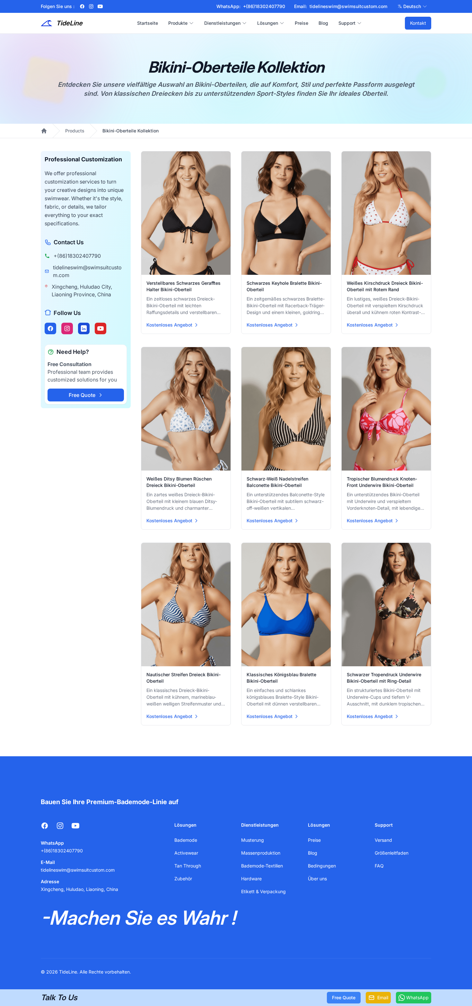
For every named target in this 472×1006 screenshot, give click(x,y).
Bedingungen (322, 865)
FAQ (379, 865)
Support (346, 23)
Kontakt (418, 23)
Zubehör (183, 878)
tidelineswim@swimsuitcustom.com (87, 271)
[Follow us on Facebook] (50, 328)
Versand (383, 840)
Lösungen (267, 23)
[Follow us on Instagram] (67, 328)
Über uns (317, 878)
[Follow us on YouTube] (100, 328)
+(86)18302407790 (77, 256)
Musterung (252, 840)
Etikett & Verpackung (263, 891)
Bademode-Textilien (262, 865)
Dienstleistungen (222, 23)
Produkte (178, 23)
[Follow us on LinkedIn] (84, 328)
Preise (301, 23)
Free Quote (82, 395)
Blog (323, 23)
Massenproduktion (260, 853)
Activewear (186, 853)
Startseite (147, 23)
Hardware (251, 878)
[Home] (44, 131)
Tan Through (187, 865)
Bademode (185, 840)
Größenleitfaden (391, 853)
